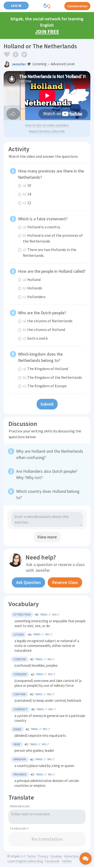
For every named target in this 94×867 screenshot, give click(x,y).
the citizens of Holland (44, 329)
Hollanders (34, 296)
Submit (47, 404)
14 (27, 194)
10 (27, 185)
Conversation (77, 6)
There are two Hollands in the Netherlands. (49, 252)
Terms (31, 856)
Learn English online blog (25, 861)
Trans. (44, 614)
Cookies (56, 856)
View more (47, 537)
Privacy (43, 856)
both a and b (35, 338)
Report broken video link (47, 131)
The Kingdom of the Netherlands (52, 377)
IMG (54, 614)
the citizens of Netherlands (48, 320)
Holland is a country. (41, 226)
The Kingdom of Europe (45, 385)
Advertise (71, 856)
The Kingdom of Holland (45, 368)
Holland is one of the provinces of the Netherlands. (53, 238)
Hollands (32, 288)
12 (27, 202)
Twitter (66, 861)
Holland (31, 279)
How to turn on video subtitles (47, 125)
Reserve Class (65, 582)
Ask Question (28, 582)
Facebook (52, 861)
